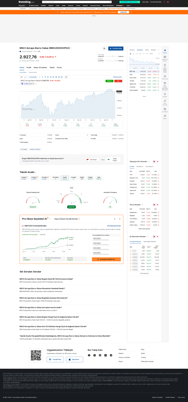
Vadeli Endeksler (69, 8)
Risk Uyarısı (181, 369)
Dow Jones (133, 49)
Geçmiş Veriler (33, 44)
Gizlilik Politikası (170, 369)
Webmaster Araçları (147, 333)
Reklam (121, 325)
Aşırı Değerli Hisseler (150, 213)
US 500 (132, 52)
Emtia (147, 21)
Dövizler (132, 21)
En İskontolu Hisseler (138, 208)
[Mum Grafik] (21, 49)
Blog (142, 321)
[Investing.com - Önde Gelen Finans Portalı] (26, 2)
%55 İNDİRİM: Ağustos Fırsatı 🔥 (130, 2)
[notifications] (164, 2)
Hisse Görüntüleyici (108, 5)
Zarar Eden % (150, 138)
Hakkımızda (122, 321)
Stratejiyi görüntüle (114, 197)
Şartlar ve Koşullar (157, 369)
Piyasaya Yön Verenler (138, 133)
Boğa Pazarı (115, 131)
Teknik (52, 39)
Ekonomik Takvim (95, 5)
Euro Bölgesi (37, 121)
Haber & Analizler (40, 39)
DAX (131, 46)
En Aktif (132, 138)
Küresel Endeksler (91, 8)
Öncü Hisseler (135, 176)
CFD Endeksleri (80, 8)
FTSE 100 (132, 59)
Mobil (143, 325)
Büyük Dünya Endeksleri (45, 8)
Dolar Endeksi (134, 62)
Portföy (143, 329)
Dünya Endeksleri (58, 8)
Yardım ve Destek (124, 329)
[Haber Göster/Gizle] (66, 49)
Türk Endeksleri (33, 8)
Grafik (28, 39)
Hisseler (153, 21)
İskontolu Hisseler (130, 8)
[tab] (24, 149)
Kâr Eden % (139, 138)
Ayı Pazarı (93, 131)
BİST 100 (132, 43)
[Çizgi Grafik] (25, 49)
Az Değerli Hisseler (135, 213)
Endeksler (23, 8)
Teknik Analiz (27, 143)
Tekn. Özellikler (101, 8)
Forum (59, 39)
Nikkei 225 (133, 55)
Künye (121, 333)
